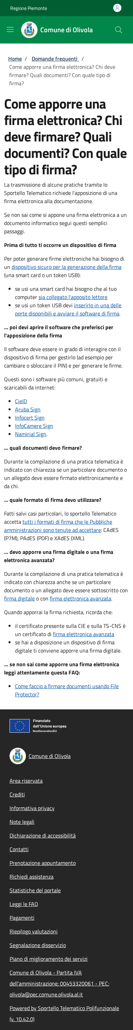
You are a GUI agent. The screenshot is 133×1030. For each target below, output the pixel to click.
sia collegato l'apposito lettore (73, 297)
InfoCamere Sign (34, 426)
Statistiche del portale (35, 890)
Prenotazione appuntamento (43, 863)
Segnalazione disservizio (38, 945)
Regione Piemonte (28, 8)
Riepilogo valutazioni (34, 931)
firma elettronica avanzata (80, 598)
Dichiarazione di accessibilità (43, 835)
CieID (21, 401)
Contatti (19, 849)
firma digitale (19, 598)
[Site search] (119, 30)
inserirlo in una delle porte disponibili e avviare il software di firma (68, 309)
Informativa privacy (32, 808)
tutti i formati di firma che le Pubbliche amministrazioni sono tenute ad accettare (58, 526)
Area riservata (26, 781)
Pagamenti (22, 918)
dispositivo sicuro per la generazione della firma (66, 267)
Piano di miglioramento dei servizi (49, 959)
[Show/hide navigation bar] (10, 29)
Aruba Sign (28, 409)
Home (15, 58)
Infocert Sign (30, 417)
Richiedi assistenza (32, 876)
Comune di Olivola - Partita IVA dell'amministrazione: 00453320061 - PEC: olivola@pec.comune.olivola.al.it (59, 983)
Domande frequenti (55, 58)
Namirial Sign (30, 434)
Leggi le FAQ (24, 904)
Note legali (22, 822)
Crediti (17, 794)
